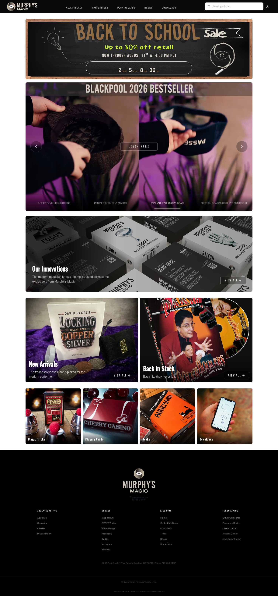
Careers (41, 528)
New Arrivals (74, 7)
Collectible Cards (169, 523)
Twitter (105, 539)
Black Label (166, 544)
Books (148, 7)
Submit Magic (109, 528)
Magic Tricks (100, 7)
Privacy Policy (44, 533)
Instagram (107, 544)
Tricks (163, 533)
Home (163, 517)
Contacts (42, 523)
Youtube (106, 549)
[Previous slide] (36, 146)
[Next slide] (242, 146)
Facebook (107, 533)
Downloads (169, 7)
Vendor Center (230, 533)
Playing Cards (126, 7)
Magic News (108, 517)
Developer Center (232, 539)
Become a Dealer (231, 523)
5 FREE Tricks (109, 523)
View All (231, 280)
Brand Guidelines (231, 517)
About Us (42, 517)
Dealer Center (230, 528)
